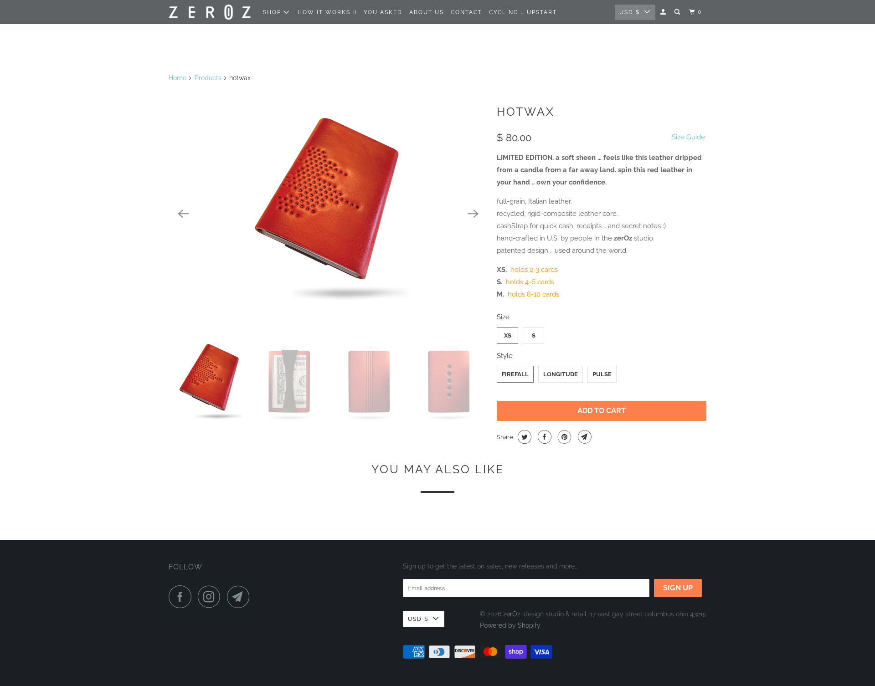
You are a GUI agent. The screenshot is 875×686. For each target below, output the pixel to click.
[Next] (473, 214)
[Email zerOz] (240, 596)
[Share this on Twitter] (523, 437)
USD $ (629, 12)
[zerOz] (210, 12)
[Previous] (183, 214)
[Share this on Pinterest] (563, 437)
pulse (602, 374)
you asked (383, 12)
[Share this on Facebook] (543, 437)
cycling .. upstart (523, 12)
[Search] (678, 12)
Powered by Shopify (510, 625)
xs (507, 335)
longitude (560, 374)
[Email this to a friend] (584, 437)
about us (426, 12)
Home (177, 78)
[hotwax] (328, 214)
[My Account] (664, 12)
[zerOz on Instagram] (211, 596)
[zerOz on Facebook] (182, 596)
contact (466, 12)
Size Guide (688, 137)
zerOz (511, 614)
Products (208, 78)
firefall (515, 374)
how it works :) (327, 12)
